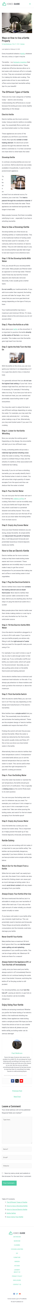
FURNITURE (17, 1257)
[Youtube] (21, 1081)
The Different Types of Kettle (17, 1202)
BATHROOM (17, 1237)
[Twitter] (17, 1081)
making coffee (18, 499)
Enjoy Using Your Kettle (15, 1217)
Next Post (17, 1097)
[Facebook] (12, 1081)
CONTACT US (17, 1284)
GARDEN (17, 1261)
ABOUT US (17, 1272)
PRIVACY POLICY (17, 1276)
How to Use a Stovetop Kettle (17, 1206)
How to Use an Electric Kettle (17, 1209)
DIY (17, 1253)
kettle (23, 54)
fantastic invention (20, 62)
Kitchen (22, 44)
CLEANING (17, 1245)
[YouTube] (20, 1294)
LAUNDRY (17, 1270)
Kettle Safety (11, 1213)
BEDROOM (17, 1241)
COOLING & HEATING (17, 1249)
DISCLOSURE (17, 1280)
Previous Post (17, 1091)
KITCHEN (17, 1265)
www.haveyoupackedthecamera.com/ (15, 1075)
